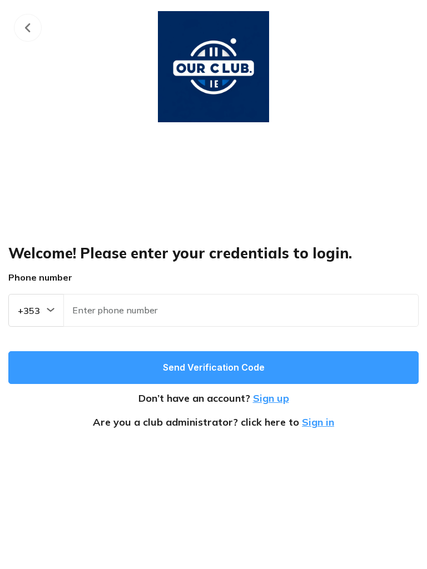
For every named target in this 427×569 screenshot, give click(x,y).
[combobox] (36, 310)
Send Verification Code (214, 367)
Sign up (271, 398)
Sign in (318, 422)
